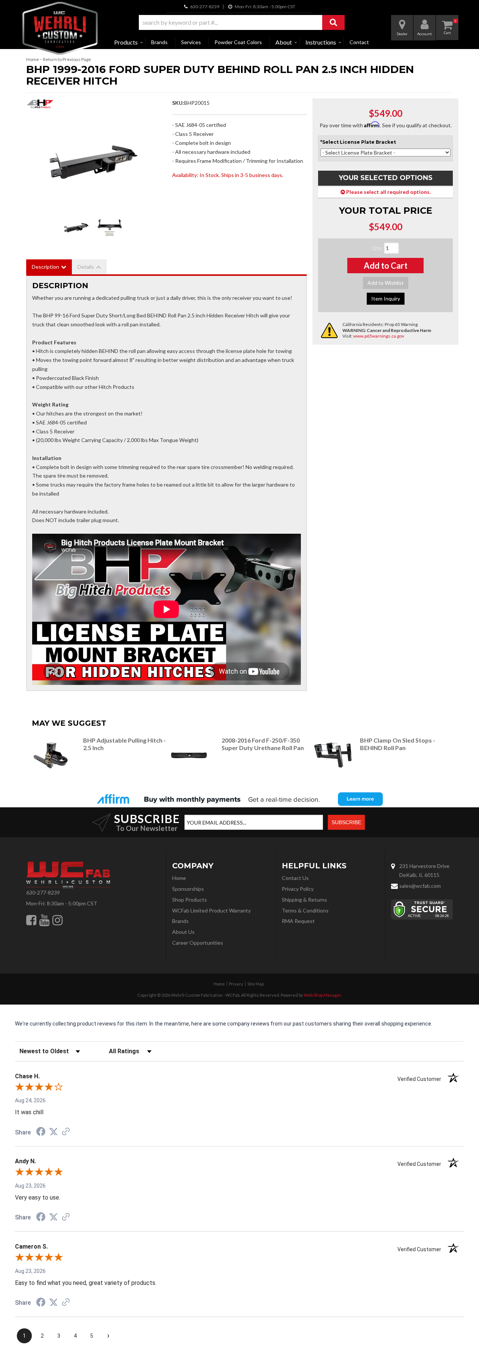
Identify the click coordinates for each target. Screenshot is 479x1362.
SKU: (178, 103)
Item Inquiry (385, 298)
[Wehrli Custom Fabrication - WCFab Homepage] (60, 28)
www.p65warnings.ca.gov (378, 336)
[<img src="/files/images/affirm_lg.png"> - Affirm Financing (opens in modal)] (239, 799)
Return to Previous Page (67, 59)
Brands (159, 42)
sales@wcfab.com (420, 886)
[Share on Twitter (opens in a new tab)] (53, 1132)
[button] (242, 22)
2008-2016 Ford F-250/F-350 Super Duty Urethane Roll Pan (263, 744)
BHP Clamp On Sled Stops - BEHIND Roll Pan (397, 744)
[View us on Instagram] (57, 920)
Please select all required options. (388, 192)
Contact (359, 42)
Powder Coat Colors (238, 42)
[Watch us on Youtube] (44, 920)
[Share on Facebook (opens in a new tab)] (40, 1133)
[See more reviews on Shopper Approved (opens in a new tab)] (66, 1132)
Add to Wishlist (385, 283)
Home (32, 59)
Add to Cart (386, 265)
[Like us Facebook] (31, 920)
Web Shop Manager (322, 995)
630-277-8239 (43, 892)
